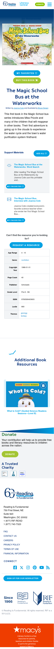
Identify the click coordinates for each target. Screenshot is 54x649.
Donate (10, 454)
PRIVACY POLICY (12, 544)
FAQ (6, 531)
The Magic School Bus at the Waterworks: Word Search (28, 165)
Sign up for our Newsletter (22, 578)
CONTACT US (11, 535)
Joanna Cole (19, 108)
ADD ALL (40, 153)
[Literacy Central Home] (24, 3)
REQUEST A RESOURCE (26, 245)
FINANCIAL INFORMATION (16, 553)
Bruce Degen (43, 108)
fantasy (24, 316)
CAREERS (8, 540)
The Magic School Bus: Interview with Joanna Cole (27, 199)
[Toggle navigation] (49, 4)
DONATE (40, 4)
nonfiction (25, 260)
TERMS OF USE (13, 549)
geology (24, 313)
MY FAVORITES (26, 73)
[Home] (11, 3)
